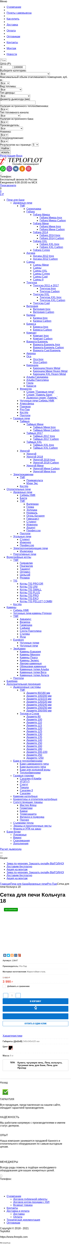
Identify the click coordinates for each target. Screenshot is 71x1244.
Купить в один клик (36, 1023)
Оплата (17, 1216)
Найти (5, 148)
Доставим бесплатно (19, 866)
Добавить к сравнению (18, 986)
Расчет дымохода (10, 849)
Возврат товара (23, 1205)
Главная (5, 883)
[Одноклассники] (12, 955)
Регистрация (8, 155)
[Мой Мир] (15, 955)
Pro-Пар (52, 883)
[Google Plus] (19, 955)
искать (5, 152)
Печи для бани (19, 883)
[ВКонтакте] (4, 955)
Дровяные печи (37, 883)
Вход (19, 155)
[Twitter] (8, 955)
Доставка (19, 1214)
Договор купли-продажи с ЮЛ (31, 1202)
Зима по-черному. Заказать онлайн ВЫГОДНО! (35, 863)
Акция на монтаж (17, 869)
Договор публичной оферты (30, 1199)
